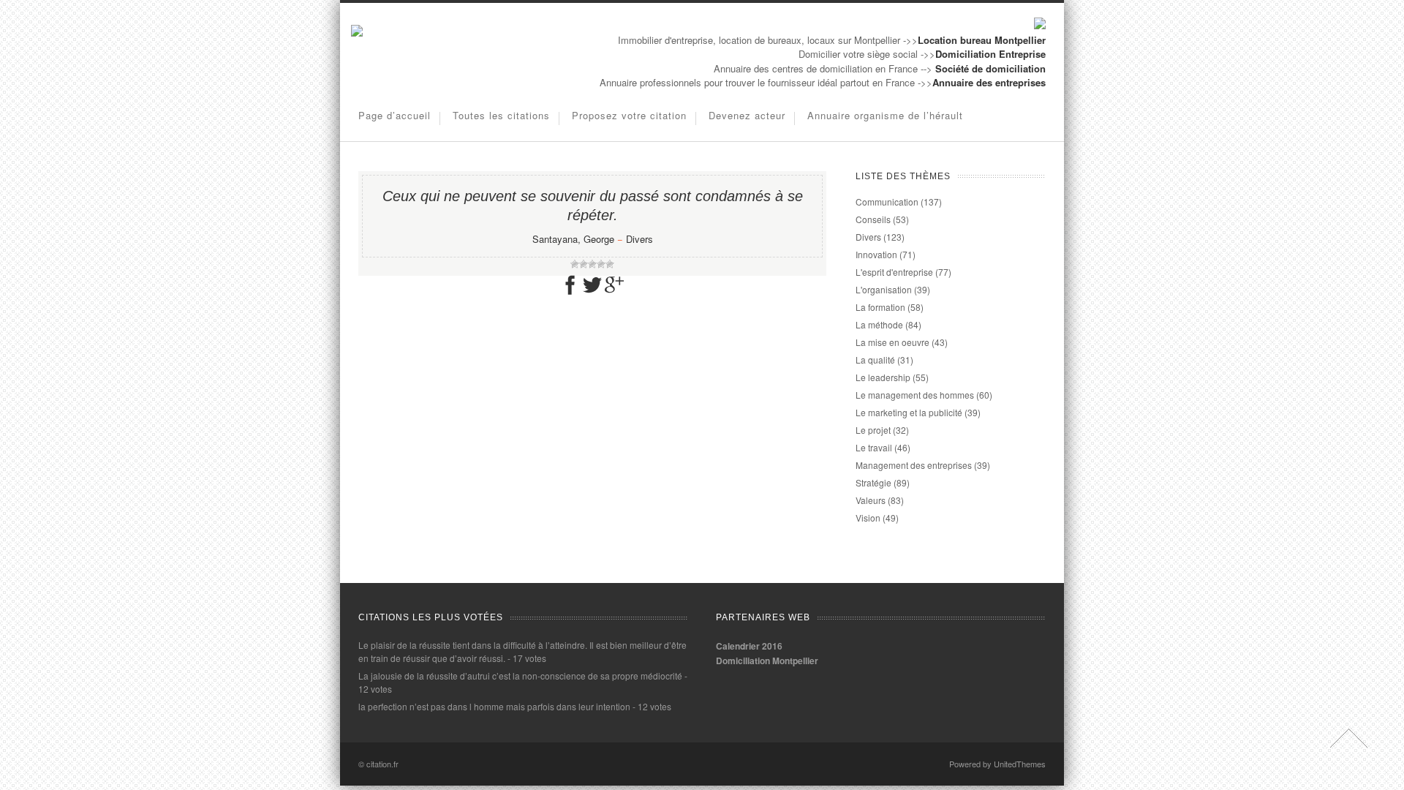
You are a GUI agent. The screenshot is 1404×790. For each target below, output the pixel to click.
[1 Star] (574, 264)
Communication (887, 201)
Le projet (873, 430)
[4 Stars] (601, 264)
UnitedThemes (1020, 764)
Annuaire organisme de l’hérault (885, 115)
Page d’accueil (394, 115)
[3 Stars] (592, 264)
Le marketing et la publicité (909, 412)
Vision (868, 517)
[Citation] (357, 33)
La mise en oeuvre (892, 342)
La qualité (875, 359)
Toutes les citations (501, 115)
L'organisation (884, 289)
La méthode (879, 324)
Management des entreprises (914, 465)
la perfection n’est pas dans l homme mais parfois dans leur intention (494, 706)
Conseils (873, 219)
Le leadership (883, 377)
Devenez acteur (747, 115)
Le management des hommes (915, 394)
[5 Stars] (609, 264)
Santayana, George (573, 239)
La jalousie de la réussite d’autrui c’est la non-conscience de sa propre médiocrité (520, 675)
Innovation (876, 254)
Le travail (874, 447)
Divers (639, 239)
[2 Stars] (583, 264)
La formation (880, 307)
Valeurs (871, 500)
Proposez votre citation (629, 115)
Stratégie (873, 482)
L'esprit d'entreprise (894, 272)
